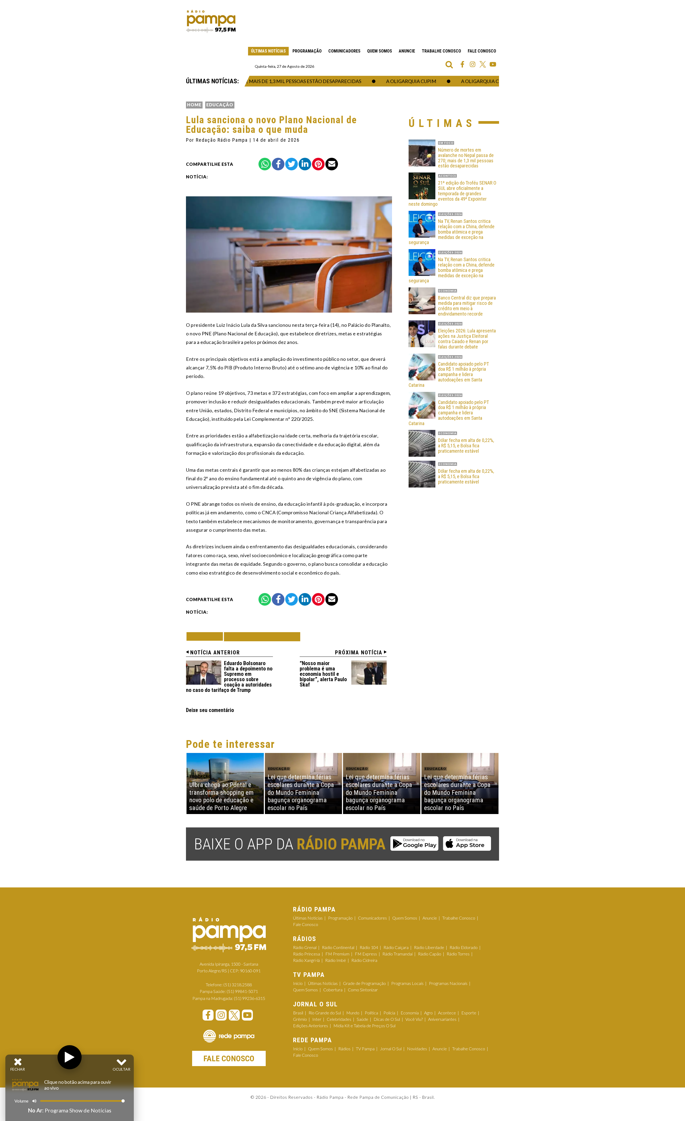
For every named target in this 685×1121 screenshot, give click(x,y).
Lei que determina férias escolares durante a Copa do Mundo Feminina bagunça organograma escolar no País (301, 792)
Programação (307, 51)
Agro (428, 1012)
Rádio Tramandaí (397, 953)
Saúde (362, 1019)
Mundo (352, 1012)
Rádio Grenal (305, 947)
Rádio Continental (338, 947)
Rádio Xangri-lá (306, 960)
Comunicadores (344, 51)
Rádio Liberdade (429, 947)
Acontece (447, 1012)
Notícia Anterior (215, 652)
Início (298, 983)
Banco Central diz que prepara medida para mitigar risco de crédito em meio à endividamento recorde (467, 305)
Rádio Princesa (306, 953)
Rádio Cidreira (364, 960)
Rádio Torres (458, 953)
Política (371, 1012)
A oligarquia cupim (392, 81)
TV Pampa (365, 1048)
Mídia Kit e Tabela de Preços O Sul (364, 1025)
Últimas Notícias (268, 51)
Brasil (298, 1012)
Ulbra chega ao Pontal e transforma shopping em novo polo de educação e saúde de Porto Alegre (221, 796)
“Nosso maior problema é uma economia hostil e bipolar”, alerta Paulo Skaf (323, 674)
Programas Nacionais (448, 983)
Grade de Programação (364, 983)
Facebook (462, 64)
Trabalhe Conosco (441, 51)
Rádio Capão (429, 953)
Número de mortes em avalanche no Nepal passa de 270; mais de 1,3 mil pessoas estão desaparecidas (466, 157)
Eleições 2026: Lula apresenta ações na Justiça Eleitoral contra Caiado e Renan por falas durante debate (467, 338)
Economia (410, 1012)
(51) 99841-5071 (242, 991)
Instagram (473, 64)
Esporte (468, 1012)
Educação (219, 104)
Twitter (483, 64)
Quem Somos (379, 51)
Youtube (493, 64)
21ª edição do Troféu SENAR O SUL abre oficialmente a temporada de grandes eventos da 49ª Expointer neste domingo (452, 193)
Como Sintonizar (363, 989)
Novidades (417, 1048)
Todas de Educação (262, 636)
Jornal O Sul (391, 1048)
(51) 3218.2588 (237, 984)
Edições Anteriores (310, 1025)
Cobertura (332, 989)
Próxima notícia (358, 652)
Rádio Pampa (211, 21)
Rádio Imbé (335, 960)
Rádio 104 (369, 947)
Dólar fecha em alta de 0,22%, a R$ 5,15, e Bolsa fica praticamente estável (466, 445)
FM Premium (337, 953)
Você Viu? (414, 1019)
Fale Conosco (482, 51)
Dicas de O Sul (387, 1019)
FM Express (366, 953)
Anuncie (407, 51)
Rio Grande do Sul (325, 1012)
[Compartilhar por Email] (331, 164)
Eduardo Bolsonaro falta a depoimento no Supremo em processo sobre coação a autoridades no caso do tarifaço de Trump (229, 676)
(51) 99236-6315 (249, 998)
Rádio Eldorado (464, 947)
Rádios (344, 1048)
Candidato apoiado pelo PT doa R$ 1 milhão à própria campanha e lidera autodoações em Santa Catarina (449, 374)
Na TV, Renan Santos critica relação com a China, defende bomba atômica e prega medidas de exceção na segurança (451, 232)
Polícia (389, 1012)
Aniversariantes (442, 1019)
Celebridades (339, 1019)
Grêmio (300, 1019)
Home (194, 104)
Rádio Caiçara (396, 947)
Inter (316, 1019)
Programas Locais (407, 983)
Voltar (206, 636)
